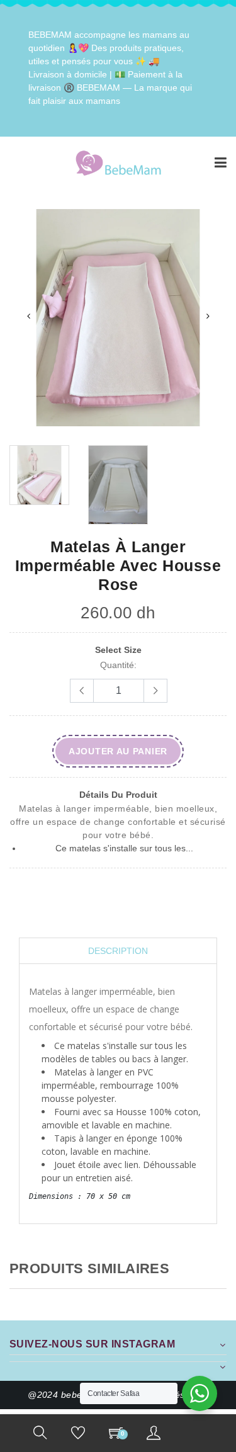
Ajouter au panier (118, 751)
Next (207, 316)
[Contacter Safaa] (199, 1393)
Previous (28, 316)
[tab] (118, 951)
